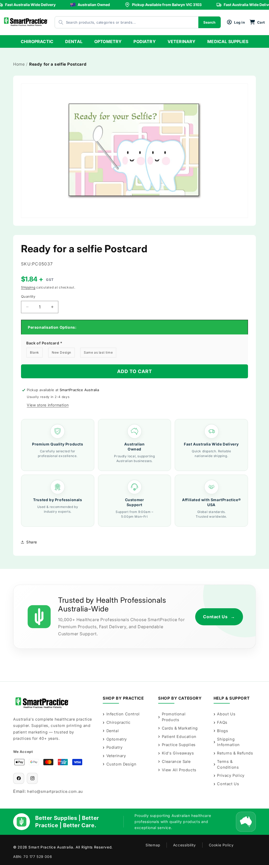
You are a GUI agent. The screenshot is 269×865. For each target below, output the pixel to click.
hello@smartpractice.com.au (55, 791)
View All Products (179, 770)
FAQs (222, 722)
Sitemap (153, 845)
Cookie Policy (221, 845)
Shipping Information (228, 742)
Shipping (28, 287)
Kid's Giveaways (178, 753)
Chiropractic (118, 722)
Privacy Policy (230, 775)
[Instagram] (32, 778)
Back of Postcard (44, 343)
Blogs (222, 730)
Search (209, 22)
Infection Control (123, 714)
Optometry (116, 739)
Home (19, 64)
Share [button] (31, 542)
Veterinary (116, 755)
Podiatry (114, 747)
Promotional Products (174, 717)
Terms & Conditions (228, 764)
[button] (257, 22)
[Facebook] (18, 778)
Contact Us (219, 616)
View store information (48, 405)
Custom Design (121, 764)
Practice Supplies (179, 744)
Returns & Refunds (235, 753)
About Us (226, 714)
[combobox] (121, 22)
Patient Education (179, 736)
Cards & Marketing (180, 728)
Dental (112, 730)
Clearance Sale (176, 761)
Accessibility (184, 845)
